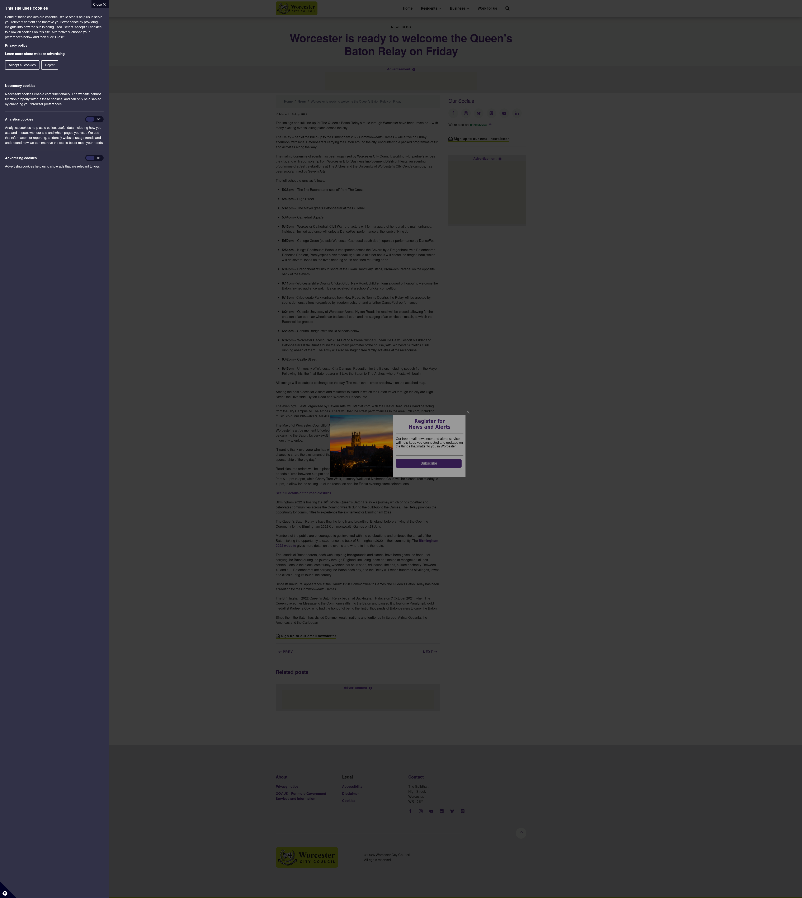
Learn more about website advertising (35, 53)
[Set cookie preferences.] (8, 889)
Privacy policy (16, 45)
